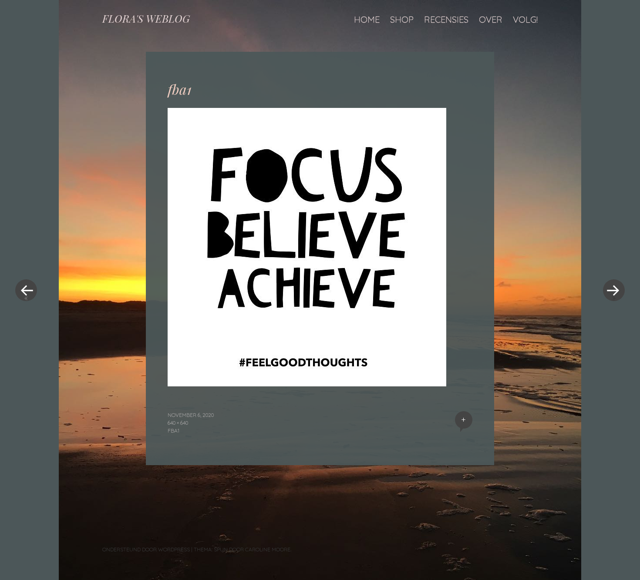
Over (490, 19)
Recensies (446, 19)
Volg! (525, 19)
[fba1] (307, 383)
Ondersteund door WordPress (146, 549)
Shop (402, 19)
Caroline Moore (267, 549)
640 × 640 (178, 422)
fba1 (173, 430)
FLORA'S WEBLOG (146, 18)
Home (367, 19)
